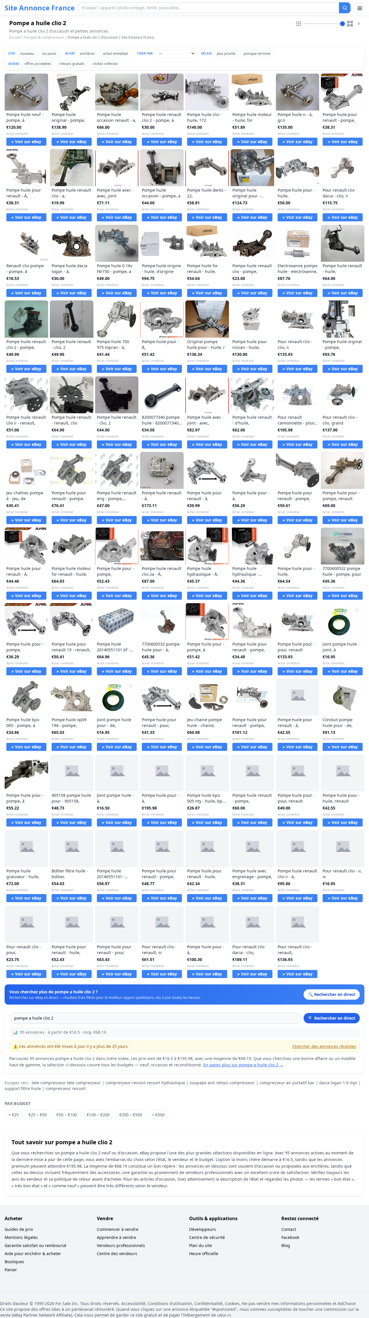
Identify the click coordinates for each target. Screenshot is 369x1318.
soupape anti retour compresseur (222, 1082)
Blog (285, 1245)
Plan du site (200, 1245)
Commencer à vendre (117, 1229)
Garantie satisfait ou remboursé (35, 1245)
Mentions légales (21, 1237)
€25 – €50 (38, 1114)
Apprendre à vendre (116, 1237)
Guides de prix (19, 1229)
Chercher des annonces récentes (324, 1046)
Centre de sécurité (207, 1237)
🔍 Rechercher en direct (331, 1018)
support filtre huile (23, 1088)
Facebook (290, 1237)
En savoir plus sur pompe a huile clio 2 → (243, 1065)
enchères (87, 53)
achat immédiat (115, 53)
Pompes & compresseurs (44, 37)
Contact (288, 1229)
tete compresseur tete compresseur (66, 1082)
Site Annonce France (40, 7)
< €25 (13, 1114)
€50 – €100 (67, 1114)
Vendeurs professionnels (121, 1245)
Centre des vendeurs (117, 1253)
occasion (49, 53)
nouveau (27, 53)
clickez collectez (105, 63)
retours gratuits (71, 63)
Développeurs (202, 1229)
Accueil (15, 37)
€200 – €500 (130, 1114)
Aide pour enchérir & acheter (33, 1253)
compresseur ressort (66, 1088)
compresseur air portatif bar (287, 1082)
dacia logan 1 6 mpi (338, 1082)
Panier (11, 1269)
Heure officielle (203, 1253)
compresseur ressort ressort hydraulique (145, 1082)
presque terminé (257, 53)
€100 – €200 (98, 1114)
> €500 (158, 1114)
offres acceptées (38, 63)
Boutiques (14, 1261)
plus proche (226, 53)
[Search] (345, 7)
